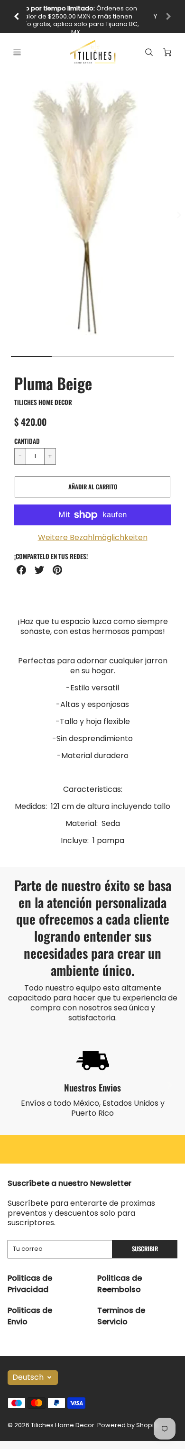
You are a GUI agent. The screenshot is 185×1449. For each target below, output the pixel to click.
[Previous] (17, 16)
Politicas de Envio (30, 1316)
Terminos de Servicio (121, 1316)
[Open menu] (17, 52)
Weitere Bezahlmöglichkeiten (93, 538)
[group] (93, 16)
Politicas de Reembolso (119, 1284)
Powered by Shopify (128, 1425)
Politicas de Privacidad (30, 1284)
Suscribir (145, 1248)
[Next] (178, 215)
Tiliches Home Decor (43, 402)
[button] (92, 487)
